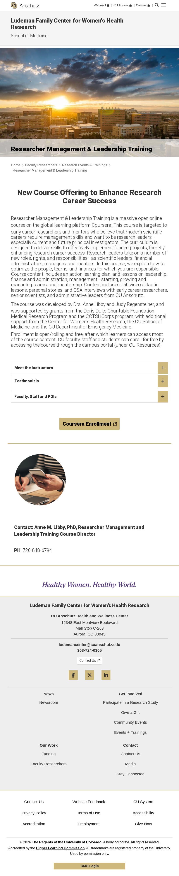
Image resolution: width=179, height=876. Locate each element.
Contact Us (130, 754)
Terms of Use (88, 813)
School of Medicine (29, 35)
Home (15, 165)
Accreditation (33, 824)
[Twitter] (89, 681)
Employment (89, 824)
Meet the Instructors (33, 367)
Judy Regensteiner (134, 304)
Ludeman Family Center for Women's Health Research (67, 23)
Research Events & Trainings (84, 165)
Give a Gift (130, 712)
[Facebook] (73, 681)
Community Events (130, 722)
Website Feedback (88, 802)
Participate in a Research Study (130, 702)
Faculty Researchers (41, 165)
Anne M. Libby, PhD (55, 527)
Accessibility (143, 813)
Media (130, 764)
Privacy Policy (34, 813)
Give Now (143, 824)
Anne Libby (94, 304)
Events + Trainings (130, 732)
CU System (143, 802)
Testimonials (26, 381)
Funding (48, 754)
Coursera (101, 225)
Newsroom (48, 702)
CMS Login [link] (90, 866)
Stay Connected (131, 774)
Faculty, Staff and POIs (35, 396)
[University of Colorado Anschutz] (25, 5)
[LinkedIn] (106, 681)
